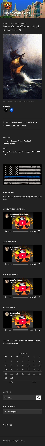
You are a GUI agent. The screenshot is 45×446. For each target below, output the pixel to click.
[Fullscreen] (39, 231)
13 (34, 365)
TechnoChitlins (17, 12)
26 (29, 373)
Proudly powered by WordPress (14, 441)
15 (6, 369)
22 (6, 373)
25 (23, 373)
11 (23, 365)
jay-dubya (22, 23)
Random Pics (31, 122)
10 (17, 365)
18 (23, 369)
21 (39, 369)
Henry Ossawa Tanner (16, 125)
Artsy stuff (11, 122)
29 (6, 378)
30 (11, 378)
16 (11, 369)
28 (40, 373)
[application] (22, 223)
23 (11, 373)
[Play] (6, 231)
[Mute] (35, 231)
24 (17, 373)
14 (40, 365)
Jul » (34, 382)
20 (34, 369)
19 (28, 369)
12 (28, 365)
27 (34, 373)
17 (17, 369)
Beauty (21, 122)
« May (11, 382)
